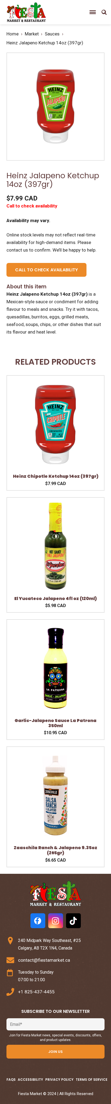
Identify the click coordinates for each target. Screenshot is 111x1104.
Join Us (55, 1051)
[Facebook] (37, 920)
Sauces (52, 34)
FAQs (11, 1079)
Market (32, 34)
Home (12, 34)
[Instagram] (55, 920)
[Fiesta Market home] (26, 12)
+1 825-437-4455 (36, 991)
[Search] (104, 12)
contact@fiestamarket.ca (44, 960)
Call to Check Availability (46, 270)
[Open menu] (92, 12)
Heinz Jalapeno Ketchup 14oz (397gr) (44, 42)
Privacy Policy (59, 1079)
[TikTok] (73, 920)
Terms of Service (91, 1079)
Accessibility (30, 1079)
